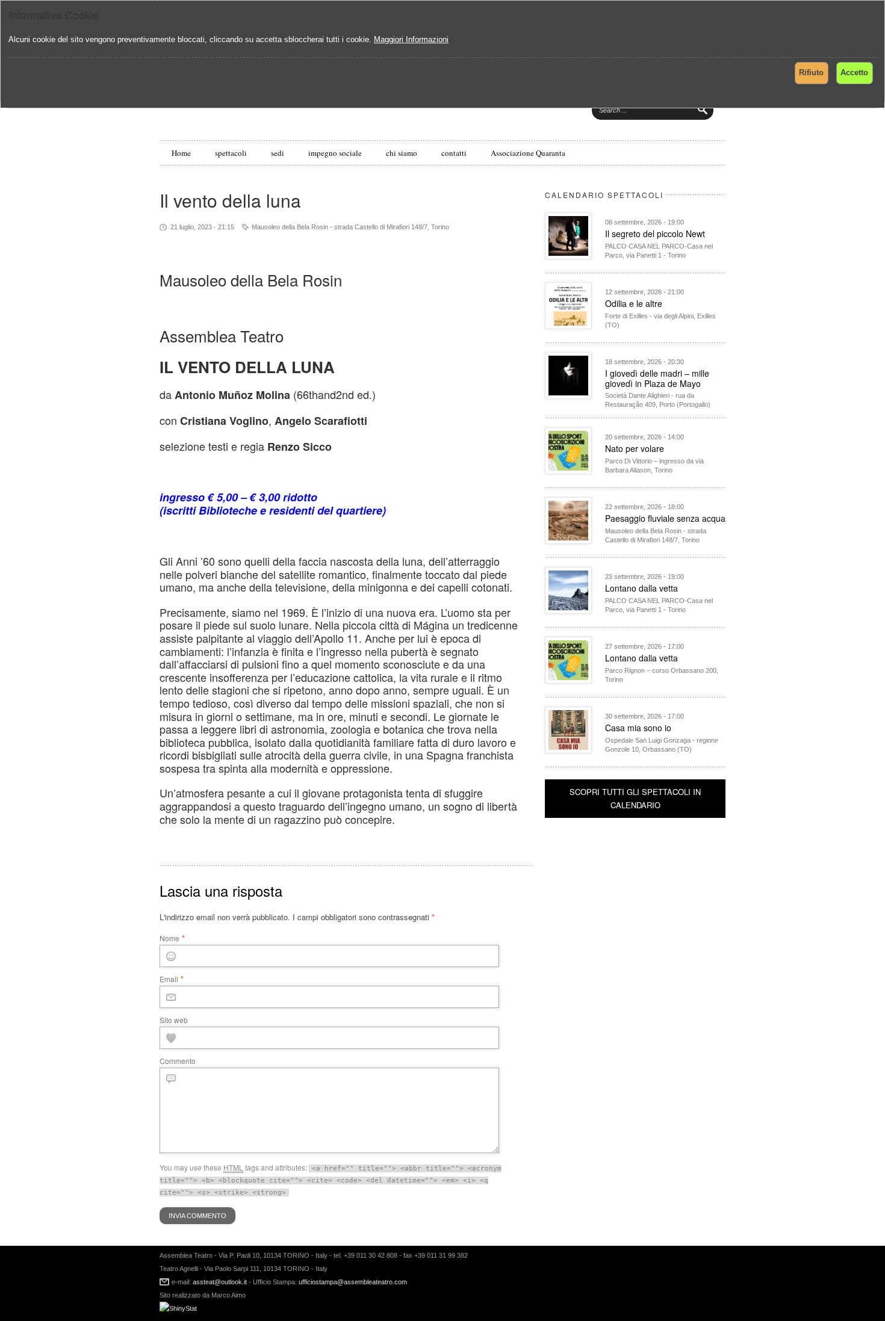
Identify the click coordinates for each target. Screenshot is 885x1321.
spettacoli (231, 152)
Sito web (174, 1020)
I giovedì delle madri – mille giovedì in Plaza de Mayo (657, 378)
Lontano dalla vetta (641, 588)
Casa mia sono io (638, 728)
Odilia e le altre (633, 303)
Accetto (854, 72)
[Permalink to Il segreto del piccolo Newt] (568, 256)
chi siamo (401, 152)
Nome (169, 938)
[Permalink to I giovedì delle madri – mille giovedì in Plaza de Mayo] (568, 395)
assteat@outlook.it (220, 1281)
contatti (454, 152)
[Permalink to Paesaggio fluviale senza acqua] (568, 540)
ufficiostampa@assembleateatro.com (352, 1281)
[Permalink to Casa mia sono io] (568, 750)
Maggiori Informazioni (411, 39)
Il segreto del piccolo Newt (655, 233)
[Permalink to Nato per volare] (568, 471)
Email (169, 979)
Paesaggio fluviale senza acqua (665, 518)
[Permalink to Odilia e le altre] (568, 326)
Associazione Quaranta (528, 152)
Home (181, 152)
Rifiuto (811, 72)
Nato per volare (634, 448)
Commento (178, 1061)
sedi (277, 152)
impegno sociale (335, 152)
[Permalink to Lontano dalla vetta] (568, 610)
